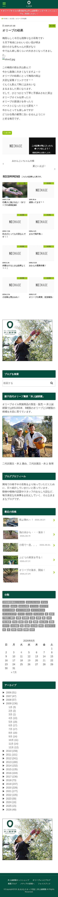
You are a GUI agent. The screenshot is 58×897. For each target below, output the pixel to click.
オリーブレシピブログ (41, 880)
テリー (21, 614)
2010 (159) (12, 751)
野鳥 (20, 630)
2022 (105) (12, 795)
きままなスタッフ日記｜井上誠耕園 (32, 889)
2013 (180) (12, 762)
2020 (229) (12, 787)
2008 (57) (11, 699)
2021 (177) (12, 791)
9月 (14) (13, 736)
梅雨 (35, 622)
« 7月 (14, 672)
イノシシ (34, 606)
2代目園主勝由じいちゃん (13, 602)
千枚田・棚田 (8, 618)
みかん (14, 606)
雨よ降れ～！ (32, 519)
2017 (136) (12, 776)
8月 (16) (13, 732)
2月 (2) (12, 710)
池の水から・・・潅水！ (32, 534)
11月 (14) (13, 743)
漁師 (27, 626)
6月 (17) (13, 725)
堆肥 (38, 618)
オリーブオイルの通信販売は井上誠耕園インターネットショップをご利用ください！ (30, 12)
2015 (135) (12, 769)
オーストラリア (9, 614)
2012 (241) (12, 758)
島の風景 (6, 622)
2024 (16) (11, 802)
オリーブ (43, 606)
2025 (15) (11, 806)
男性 (41, 626)
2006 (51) (11, 692)
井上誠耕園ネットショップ (18, 880)
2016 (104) (12, 773)
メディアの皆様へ (27, 884)
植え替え (43, 622)
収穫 (18, 618)
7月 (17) (13, 729)
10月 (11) (13, 740)
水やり (6, 626)
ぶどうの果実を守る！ (31, 559)
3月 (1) (12, 714)
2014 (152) (12, 765)
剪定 (52, 614)
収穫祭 (25, 618)
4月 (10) (13, 718)
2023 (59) (11, 798)
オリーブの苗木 (23, 610)
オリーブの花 (8, 610)
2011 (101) (11, 754)
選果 (14, 630)
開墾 (26, 630)
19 (29, 660)
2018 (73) (11, 780)
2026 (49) (11, 809)
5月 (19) (13, 721)
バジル (29, 614)
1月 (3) (12, 707)
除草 (32, 630)
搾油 (15, 622)
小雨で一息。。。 (34, 544)
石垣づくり (50, 626)
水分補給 (14, 626)
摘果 (21, 622)
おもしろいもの (33, 602)
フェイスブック (44, 884)
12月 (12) (13, 747)
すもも (44, 602)
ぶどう (6, 606)
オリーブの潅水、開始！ (32, 572)
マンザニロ (38, 614)
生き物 (34, 626)
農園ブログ (12, 884)
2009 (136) (12, 703)
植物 (51, 622)
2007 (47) (11, 696)
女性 (49, 618)
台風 (32, 618)
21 (44, 660)
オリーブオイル (38, 610)
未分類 (8, 133)
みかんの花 (23, 606)
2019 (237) (12, 784)
